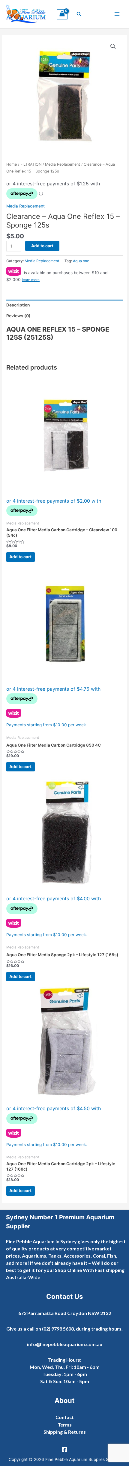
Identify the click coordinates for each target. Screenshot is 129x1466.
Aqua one (81, 261)
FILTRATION (30, 164)
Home (11, 164)
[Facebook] (65, 1450)
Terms (65, 1424)
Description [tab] (18, 305)
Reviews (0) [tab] (18, 315)
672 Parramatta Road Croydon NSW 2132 (64, 1313)
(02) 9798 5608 (58, 1328)
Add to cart (42, 245)
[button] (79, 14)
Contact (65, 1417)
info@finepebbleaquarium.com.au (64, 1344)
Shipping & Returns (65, 1432)
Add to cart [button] (20, 556)
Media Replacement (62, 164)
